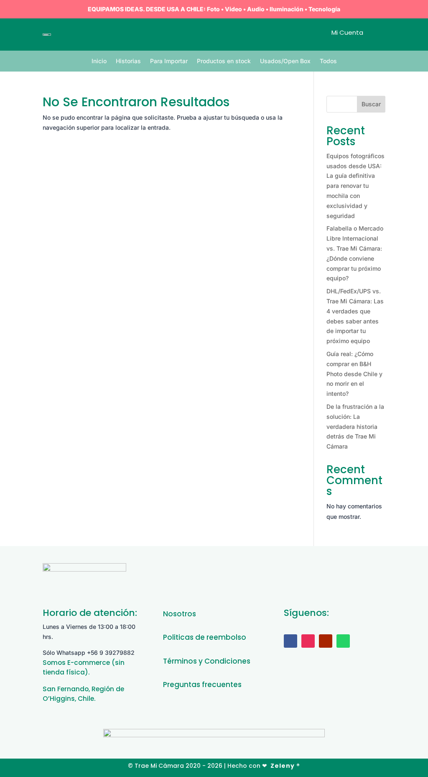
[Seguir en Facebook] (290, 641)
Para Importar (169, 61)
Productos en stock (224, 61)
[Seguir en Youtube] (325, 641)
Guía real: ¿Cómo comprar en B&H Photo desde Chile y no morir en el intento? (354, 373)
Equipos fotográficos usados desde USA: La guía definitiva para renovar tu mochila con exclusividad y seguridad (355, 185)
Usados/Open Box (285, 61)
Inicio (99, 61)
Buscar (371, 104)
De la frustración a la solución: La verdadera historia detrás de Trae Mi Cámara (355, 426)
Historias (128, 61)
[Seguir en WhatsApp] (343, 641)
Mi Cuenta (347, 32)
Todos (328, 61)
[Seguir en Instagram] (308, 641)
